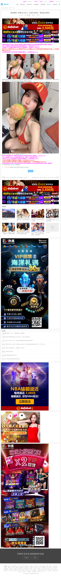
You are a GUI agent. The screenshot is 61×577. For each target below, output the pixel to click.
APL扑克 (10, 570)
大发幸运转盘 (34, 571)
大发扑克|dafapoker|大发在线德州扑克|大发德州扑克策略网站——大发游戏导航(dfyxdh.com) (20, 158)
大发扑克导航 (15, 568)
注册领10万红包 (6, 569)
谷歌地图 (36, 573)
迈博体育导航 (21, 568)
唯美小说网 (27, 569)
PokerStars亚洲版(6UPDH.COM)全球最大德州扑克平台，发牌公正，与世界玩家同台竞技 (20, 157)
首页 (17, 4)
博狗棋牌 (17, 567)
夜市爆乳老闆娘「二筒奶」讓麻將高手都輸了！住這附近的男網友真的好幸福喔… (37, 219)
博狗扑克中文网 (25, 566)
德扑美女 (49, 4)
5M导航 (55, 568)
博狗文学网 (55, 567)
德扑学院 (29, 4)
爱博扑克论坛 (27, 567)
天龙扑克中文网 (42, 566)
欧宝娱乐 (30, 568)
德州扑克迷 (5, 4)
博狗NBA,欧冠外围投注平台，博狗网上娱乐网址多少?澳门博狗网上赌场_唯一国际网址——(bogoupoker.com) (23, 155)
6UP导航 (9, 566)
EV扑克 (35, 557)
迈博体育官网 (26, 568)
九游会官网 (49, 570)
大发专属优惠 (29, 571)
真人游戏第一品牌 (55, 570)
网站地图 (33, 573)
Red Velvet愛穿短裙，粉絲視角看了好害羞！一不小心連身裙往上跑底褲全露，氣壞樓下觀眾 (37, 233)
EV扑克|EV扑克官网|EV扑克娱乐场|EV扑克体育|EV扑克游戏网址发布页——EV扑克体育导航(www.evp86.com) (24, 161)
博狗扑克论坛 (22, 567)
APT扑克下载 (5, 570)
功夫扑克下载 (29, 570)
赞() (31, 171)
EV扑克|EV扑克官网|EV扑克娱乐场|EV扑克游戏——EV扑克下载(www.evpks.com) (18, 160)
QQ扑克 (38, 571)
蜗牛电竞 (5, 567)
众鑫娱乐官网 (6, 568)
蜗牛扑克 (24, 570)
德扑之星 (42, 569)
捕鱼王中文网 (55, 566)
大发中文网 (20, 571)
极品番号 (22, 154)
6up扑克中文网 (20, 566)
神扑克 (40, 567)
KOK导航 (34, 568)
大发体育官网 (39, 570)
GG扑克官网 (44, 570)
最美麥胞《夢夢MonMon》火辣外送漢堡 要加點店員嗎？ (30, 13)
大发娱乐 (24, 571)
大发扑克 (26, 557)
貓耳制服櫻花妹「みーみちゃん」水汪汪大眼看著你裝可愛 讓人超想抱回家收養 (52, 219)
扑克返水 (50, 566)
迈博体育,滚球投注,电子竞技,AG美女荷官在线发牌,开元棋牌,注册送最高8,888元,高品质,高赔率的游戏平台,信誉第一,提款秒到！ (27, 44)
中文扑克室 (31, 566)
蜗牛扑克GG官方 (49, 567)
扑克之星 (38, 569)
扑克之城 (31, 569)
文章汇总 (57, 1)
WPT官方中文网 (14, 570)
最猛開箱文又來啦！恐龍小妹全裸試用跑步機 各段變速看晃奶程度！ (23, 219)
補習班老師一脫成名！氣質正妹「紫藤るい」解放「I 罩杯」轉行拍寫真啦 (45, 177)
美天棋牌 (13, 567)
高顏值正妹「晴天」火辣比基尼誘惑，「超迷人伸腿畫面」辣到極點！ (15, 177)
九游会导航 (39, 568)
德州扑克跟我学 (14, 566)
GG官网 (52, 568)
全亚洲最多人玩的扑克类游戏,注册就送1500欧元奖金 (19, 167)
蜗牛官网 (48, 568)
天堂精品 (18, 569)
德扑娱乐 (55, 4)
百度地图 (30, 573)
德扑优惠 (43, 4)
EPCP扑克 (20, 570)
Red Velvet (48, 232)
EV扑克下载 (50, 569)
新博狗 (47, 566)
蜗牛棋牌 (9, 567)
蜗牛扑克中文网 (36, 566)
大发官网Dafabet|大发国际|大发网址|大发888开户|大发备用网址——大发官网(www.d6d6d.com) (20, 47)
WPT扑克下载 (55, 569)
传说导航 (11, 569)
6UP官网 (11, 568)
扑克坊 (46, 569)
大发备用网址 (34, 570)
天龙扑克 (35, 569)
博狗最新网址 (44, 567)
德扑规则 (36, 4)
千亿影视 (14, 569)
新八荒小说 (36, 567)
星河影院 (22, 569)
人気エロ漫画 (44, 568)
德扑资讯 (22, 4)
